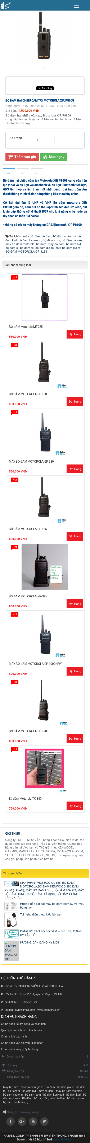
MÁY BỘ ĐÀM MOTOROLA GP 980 (31, 461)
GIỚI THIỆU (12, 833)
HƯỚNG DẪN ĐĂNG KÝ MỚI (39, 942)
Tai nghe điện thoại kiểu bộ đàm (41, 914)
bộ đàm (50, 1087)
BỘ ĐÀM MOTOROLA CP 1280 (29, 731)
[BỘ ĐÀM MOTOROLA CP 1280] (45, 702)
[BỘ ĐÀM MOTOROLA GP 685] (45, 499)
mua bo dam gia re (32, 1087)
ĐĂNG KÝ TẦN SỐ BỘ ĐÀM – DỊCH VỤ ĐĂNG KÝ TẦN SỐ (51, 933)
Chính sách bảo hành (14, 1036)
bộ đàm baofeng (13, 1094)
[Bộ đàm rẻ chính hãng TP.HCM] (6, 5)
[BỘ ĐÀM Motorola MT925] (45, 297)
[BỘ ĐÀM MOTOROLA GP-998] (45, 567)
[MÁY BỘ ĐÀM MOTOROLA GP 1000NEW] (45, 634)
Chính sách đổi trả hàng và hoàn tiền (23, 1023)
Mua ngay (56, 157)
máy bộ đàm (57, 1098)
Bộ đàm (27, 1098)
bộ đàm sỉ (14, 1090)
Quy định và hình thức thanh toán (21, 1030)
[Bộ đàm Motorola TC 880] (45, 769)
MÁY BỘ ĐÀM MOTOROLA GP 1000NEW (35, 663)
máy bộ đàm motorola (69, 1090)
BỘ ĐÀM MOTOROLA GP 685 (28, 529)
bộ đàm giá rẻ (75, 1098)
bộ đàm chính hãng (14, 1102)
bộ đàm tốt (40, 1098)
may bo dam (46, 1090)
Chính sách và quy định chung (19, 1049)
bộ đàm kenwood (53, 1094)
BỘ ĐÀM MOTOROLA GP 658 (28, 394)
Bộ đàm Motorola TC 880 (25, 798)
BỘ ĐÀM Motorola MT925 (26, 326)
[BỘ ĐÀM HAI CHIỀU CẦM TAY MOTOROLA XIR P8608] (45, 68)
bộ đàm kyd (73, 1094)
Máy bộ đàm (10, 1087)
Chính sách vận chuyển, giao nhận (22, 1042)
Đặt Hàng (75, 334)
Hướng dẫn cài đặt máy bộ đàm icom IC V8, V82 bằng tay (52, 905)
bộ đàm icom (33, 1094)
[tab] (9, 173)
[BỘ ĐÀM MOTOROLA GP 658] (45, 365)
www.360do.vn (63, 1139)
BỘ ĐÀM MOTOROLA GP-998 (28, 596)
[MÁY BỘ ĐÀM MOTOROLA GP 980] (45, 432)
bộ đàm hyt (29, 1090)
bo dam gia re (65, 1087)
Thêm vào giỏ (25, 157)
